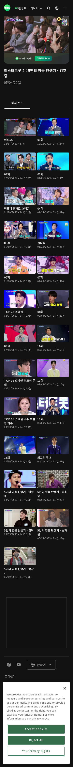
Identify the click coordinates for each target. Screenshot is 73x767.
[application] (36, 34)
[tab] (17, 103)
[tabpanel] (36, 349)
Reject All (36, 740)
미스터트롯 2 (14, 70)
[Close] (64, 688)
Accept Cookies (36, 729)
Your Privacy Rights (36, 751)
